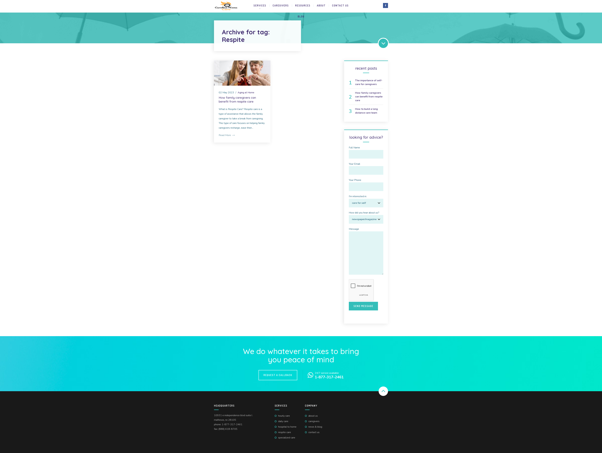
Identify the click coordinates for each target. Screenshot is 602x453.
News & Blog (315, 427)
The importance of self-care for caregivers (368, 82)
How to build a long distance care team (366, 111)
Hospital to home (287, 427)
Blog (301, 16)
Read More (225, 135)
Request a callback (278, 375)
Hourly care (284, 416)
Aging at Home (246, 92)
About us (313, 416)
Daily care (283, 421)
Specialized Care (286, 437)
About (321, 5)
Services (259, 5)
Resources (302, 5)
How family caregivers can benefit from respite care (237, 100)
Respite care (284, 432)
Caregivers (281, 5)
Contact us (340, 5)
